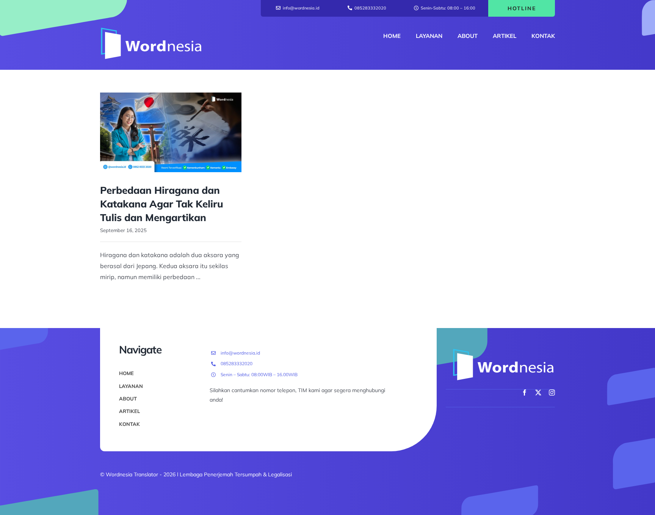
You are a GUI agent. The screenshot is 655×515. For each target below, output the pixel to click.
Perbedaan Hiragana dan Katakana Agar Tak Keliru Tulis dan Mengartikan (161, 204)
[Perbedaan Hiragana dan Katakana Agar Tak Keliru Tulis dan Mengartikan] (170, 132)
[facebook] (525, 392)
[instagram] (552, 392)
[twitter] (538, 392)
